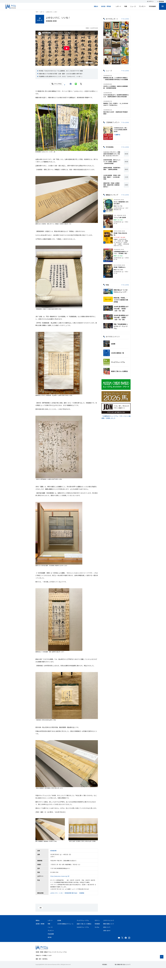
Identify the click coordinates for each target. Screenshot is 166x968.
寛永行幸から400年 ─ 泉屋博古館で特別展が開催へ (115, 113)
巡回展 (113, 344)
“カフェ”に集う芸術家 (120, 217)
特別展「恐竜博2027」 (120, 267)
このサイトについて (108, 920)
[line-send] (75, 84)
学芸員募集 (152, 6)
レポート (118, 6)
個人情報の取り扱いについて (123, 964)
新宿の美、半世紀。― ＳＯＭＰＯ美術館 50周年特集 (121, 300)
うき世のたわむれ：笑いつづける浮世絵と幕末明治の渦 (120, 129)
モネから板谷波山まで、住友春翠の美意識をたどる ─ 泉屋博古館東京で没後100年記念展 (116, 95)
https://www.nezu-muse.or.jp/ (58, 876)
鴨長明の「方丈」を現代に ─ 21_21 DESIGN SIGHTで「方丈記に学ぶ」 (115, 104)
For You (97, 927)
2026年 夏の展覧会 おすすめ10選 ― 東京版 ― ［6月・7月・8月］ (121, 308)
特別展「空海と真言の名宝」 (120, 234)
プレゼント (142, 6)
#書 (40, 908)
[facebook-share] (70, 84)
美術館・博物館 (106, 6)
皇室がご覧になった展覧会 (119, 371)
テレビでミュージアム (118, 362)
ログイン (97, 920)
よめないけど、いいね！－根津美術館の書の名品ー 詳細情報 (67, 893)
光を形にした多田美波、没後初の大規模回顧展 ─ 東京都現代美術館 (115, 87)
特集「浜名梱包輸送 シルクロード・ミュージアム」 (121, 326)
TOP (37, 12)
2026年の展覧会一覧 (117, 353)
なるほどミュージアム (83, 927)
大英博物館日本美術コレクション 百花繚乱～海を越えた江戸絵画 (121, 252)
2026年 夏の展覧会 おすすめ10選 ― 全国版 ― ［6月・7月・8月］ (121, 317)
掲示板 (49, 937)
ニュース (133, 6)
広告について (106, 927)
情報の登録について (108, 924)
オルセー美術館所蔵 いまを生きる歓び (121, 202)
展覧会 (96, 6)
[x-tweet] (81, 84)
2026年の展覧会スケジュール (65, 924)
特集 (125, 6)
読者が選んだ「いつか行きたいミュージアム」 (121, 291)
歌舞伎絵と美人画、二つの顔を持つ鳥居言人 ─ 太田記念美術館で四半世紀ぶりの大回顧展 (115, 78)
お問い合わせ (106, 930)
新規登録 (97, 924)
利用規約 (104, 964)
